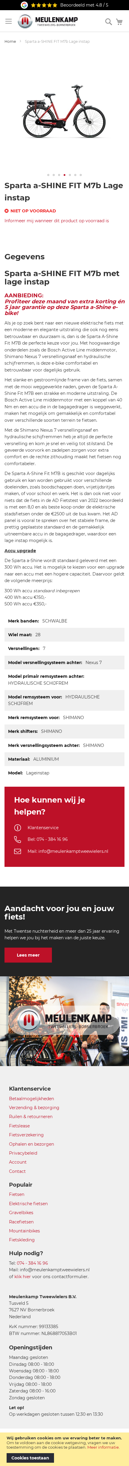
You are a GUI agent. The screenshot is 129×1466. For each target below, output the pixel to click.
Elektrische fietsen (28, 1203)
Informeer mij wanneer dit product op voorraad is (56, 220)
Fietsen (16, 1194)
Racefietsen (21, 1222)
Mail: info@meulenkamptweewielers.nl (68, 851)
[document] (64, 1449)
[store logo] (48, 20)
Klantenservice (43, 827)
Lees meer (28, 955)
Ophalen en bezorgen (31, 1144)
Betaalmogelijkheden (31, 1098)
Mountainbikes (24, 1231)
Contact (17, 1171)
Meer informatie (103, 1447)
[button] (48, 174)
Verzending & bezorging (34, 1107)
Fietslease (19, 1126)
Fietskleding (22, 1240)
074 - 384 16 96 (32, 1263)
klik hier (22, 1276)
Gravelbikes (21, 1212)
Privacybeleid (23, 1153)
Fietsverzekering (26, 1135)
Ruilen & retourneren (30, 1116)
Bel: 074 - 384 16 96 (48, 839)
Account (18, 1162)
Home (10, 41)
